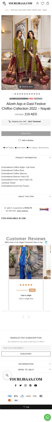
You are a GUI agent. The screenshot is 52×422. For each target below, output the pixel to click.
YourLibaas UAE (21, 3)
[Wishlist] (42, 3)
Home (7, 10)
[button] (24, 317)
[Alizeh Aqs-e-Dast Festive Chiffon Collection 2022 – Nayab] (13, 94)
